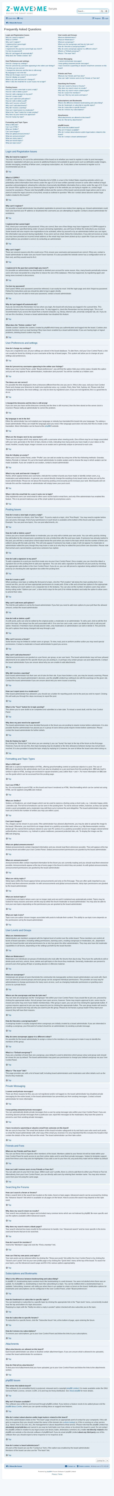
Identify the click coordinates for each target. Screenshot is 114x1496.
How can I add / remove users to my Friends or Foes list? (79, 78)
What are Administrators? (67, 37)
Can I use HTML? (12, 127)
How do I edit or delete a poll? (16, 101)
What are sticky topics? (14, 138)
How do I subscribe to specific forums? (72, 107)
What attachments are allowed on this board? (74, 117)
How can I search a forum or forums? (71, 86)
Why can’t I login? (12, 46)
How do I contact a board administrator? (72, 137)
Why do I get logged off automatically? (19, 53)
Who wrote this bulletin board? (69, 127)
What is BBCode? (12, 125)
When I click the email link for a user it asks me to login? (26, 82)
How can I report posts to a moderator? (20, 110)
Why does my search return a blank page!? (73, 90)
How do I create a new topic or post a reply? (21, 89)
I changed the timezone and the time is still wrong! (23, 70)
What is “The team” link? (67, 53)
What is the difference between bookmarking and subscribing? (80, 103)
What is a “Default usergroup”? (69, 51)
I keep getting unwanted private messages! (73, 63)
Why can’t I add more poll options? (18, 99)
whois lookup (69, 1422)
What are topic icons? (13, 143)
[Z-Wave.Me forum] (27, 9)
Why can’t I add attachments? (16, 105)
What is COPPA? (12, 40)
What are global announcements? (18, 134)
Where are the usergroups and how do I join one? (76, 44)
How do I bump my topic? (15, 117)
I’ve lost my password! (14, 51)
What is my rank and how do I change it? (20, 79)
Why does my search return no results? (72, 88)
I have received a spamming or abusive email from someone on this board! (82, 67)
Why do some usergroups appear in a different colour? (77, 49)
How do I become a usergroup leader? (72, 46)
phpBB (47, 426)
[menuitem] (20, 18)
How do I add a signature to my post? (19, 94)
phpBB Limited (73, 1388)
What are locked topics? (14, 140)
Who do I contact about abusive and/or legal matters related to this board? (82, 133)
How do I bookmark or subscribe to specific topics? (76, 105)
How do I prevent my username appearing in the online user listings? (30, 66)
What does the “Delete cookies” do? (18, 56)
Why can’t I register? (13, 42)
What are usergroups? (66, 42)
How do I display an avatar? (16, 77)
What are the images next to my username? (21, 75)
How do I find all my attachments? (70, 120)
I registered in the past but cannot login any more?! (24, 49)
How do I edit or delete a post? (16, 92)
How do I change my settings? (16, 63)
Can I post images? (13, 131)
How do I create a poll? (14, 96)
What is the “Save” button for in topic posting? (22, 112)
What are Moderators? (66, 40)
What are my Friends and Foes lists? (71, 76)
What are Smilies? (12, 129)
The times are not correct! (15, 68)
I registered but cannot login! (16, 44)
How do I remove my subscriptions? (71, 109)
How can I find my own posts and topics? (73, 95)
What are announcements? (15, 136)
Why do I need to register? (15, 37)
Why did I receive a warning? (16, 108)
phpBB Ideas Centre (14, 1406)
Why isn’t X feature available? (68, 130)
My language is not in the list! (16, 73)
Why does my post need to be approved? (20, 114)
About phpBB (74, 1391)
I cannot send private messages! (70, 61)
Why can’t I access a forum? (16, 103)
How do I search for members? (69, 93)
